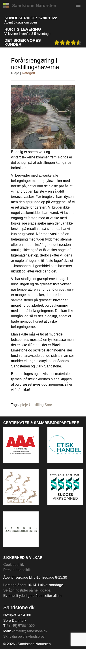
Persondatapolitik (17, 570)
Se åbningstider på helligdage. (27, 590)
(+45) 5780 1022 (22, 626)
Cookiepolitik (13, 564)
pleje (24, 405)
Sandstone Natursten (34, 5)
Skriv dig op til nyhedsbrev (24, 636)
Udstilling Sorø (40, 405)
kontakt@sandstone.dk (29, 631)
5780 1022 (47, 18)
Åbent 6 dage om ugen (20, 22)
